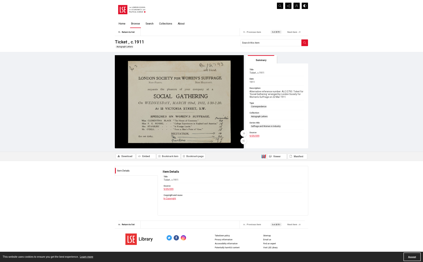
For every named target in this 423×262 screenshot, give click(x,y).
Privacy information (223, 239)
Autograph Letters (124, 47)
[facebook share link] (176, 237)
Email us (267, 239)
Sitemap (267, 235)
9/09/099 (254, 136)
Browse (135, 23)
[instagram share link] (183, 237)
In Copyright (170, 198)
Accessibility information (226, 243)
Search (150, 23)
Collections (165, 23)
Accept (412, 257)
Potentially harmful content (227, 247)
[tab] (261, 59)
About (181, 23)
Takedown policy (222, 235)
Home (121, 23)
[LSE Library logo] (139, 239)
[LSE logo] (131, 9)
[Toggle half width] (243, 141)
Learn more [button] (86, 256)
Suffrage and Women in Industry (266, 126)
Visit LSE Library (270, 247)
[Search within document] (304, 42)
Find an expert (269, 243)
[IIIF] (263, 156)
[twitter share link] (169, 237)
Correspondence (258, 106)
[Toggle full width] (243, 133)
